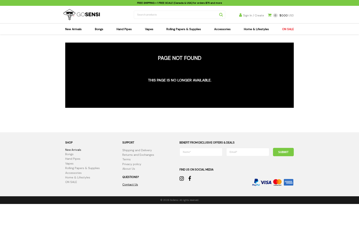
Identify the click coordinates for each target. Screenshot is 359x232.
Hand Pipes (124, 29)
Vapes (149, 29)
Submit (283, 152)
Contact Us (130, 184)
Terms (126, 159)
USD (284, 15)
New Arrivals (73, 29)
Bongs (99, 29)
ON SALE (288, 29)
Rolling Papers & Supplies (183, 29)
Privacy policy (131, 164)
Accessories (222, 29)
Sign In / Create (253, 15)
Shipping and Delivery (137, 150)
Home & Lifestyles (256, 29)
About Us (128, 169)
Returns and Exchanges (138, 155)
